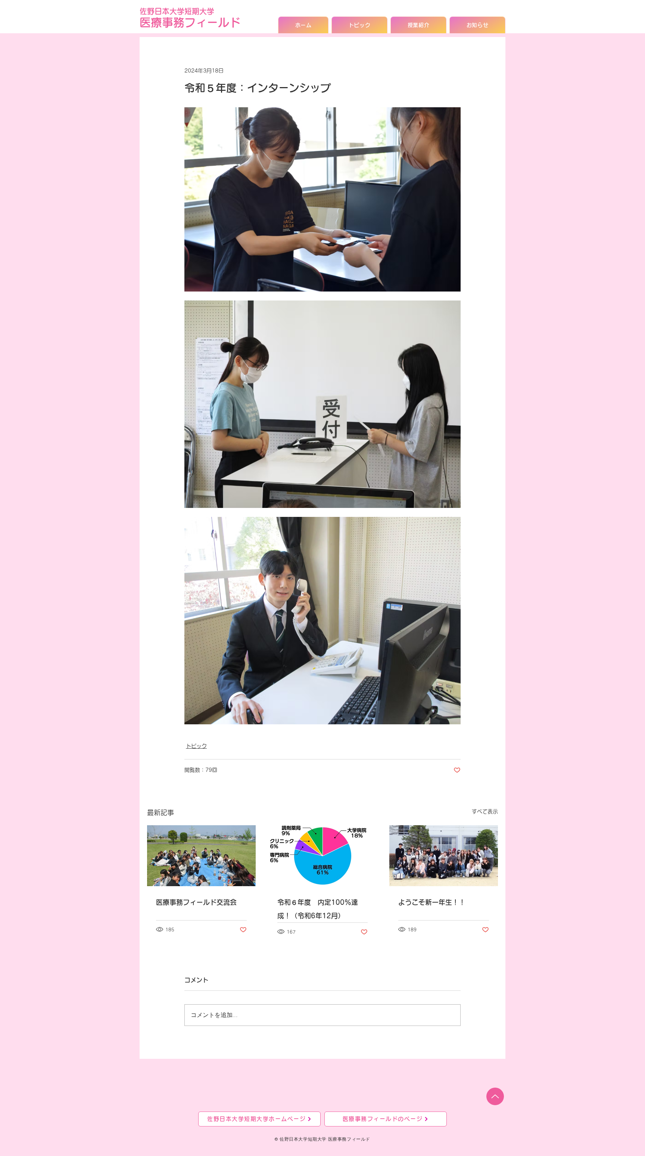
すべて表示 (485, 811)
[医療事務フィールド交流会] (201, 855)
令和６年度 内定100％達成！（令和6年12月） (317, 909)
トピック (196, 746)
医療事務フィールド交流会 (196, 902)
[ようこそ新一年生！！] (443, 855)
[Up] (495, 1096)
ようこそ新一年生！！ (431, 902)
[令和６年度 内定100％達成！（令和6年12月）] (322, 856)
